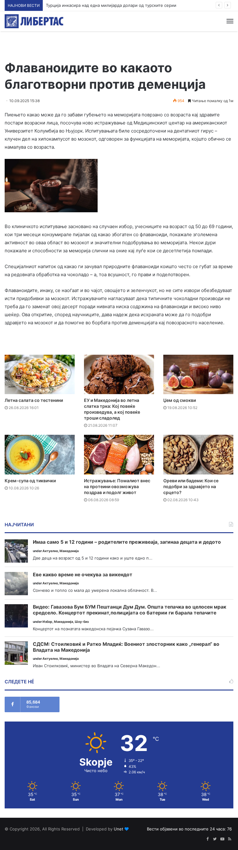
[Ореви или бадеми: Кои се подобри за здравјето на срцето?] (198, 454)
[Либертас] (34, 21)
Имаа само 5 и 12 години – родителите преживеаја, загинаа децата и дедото (127, 542)
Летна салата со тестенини (34, 400)
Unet (118, 828)
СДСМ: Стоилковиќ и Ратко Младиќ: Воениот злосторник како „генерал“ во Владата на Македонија (126, 647)
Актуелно (50, 551)
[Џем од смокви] (198, 374)
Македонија (69, 551)
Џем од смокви (179, 400)
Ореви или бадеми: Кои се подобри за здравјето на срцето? (190, 486)
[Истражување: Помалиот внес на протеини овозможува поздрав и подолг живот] (119, 454)
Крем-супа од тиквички (30, 480)
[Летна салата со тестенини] (40, 374)
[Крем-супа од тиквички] (40, 454)
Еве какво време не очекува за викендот (82, 575)
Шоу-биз (82, 622)
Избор (47, 622)
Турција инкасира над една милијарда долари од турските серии (111, 5)
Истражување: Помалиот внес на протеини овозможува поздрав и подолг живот (117, 486)
